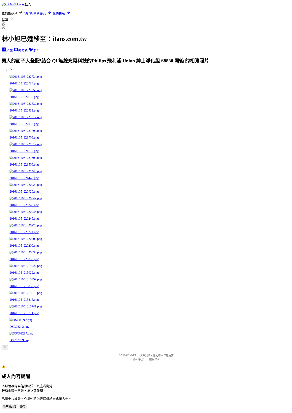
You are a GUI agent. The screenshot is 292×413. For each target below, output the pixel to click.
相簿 (10, 50)
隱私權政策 (138, 359)
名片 (36, 50)
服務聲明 (154, 359)
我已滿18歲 (9, 406)
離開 (22, 406)
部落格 (23, 50)
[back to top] (5, 347)
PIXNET (131, 355)
